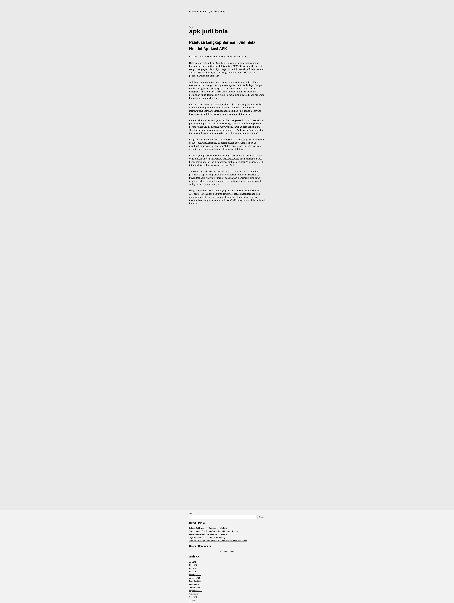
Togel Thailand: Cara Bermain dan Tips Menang (207, 537)
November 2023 (195, 584)
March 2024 (194, 571)
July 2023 (193, 597)
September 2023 (195, 591)
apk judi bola (181, 56)
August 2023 (194, 594)
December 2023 (195, 581)
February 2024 (195, 575)
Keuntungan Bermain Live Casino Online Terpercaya (208, 534)
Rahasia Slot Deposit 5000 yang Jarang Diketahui (208, 528)
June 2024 (193, 562)
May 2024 (193, 565)
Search (191, 513)
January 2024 (194, 578)
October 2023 (194, 587)
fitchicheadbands (198, 11)
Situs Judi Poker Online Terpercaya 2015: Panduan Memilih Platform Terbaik (218, 541)
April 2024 (193, 568)
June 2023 (193, 600)
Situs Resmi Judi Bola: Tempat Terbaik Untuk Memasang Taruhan (213, 531)
